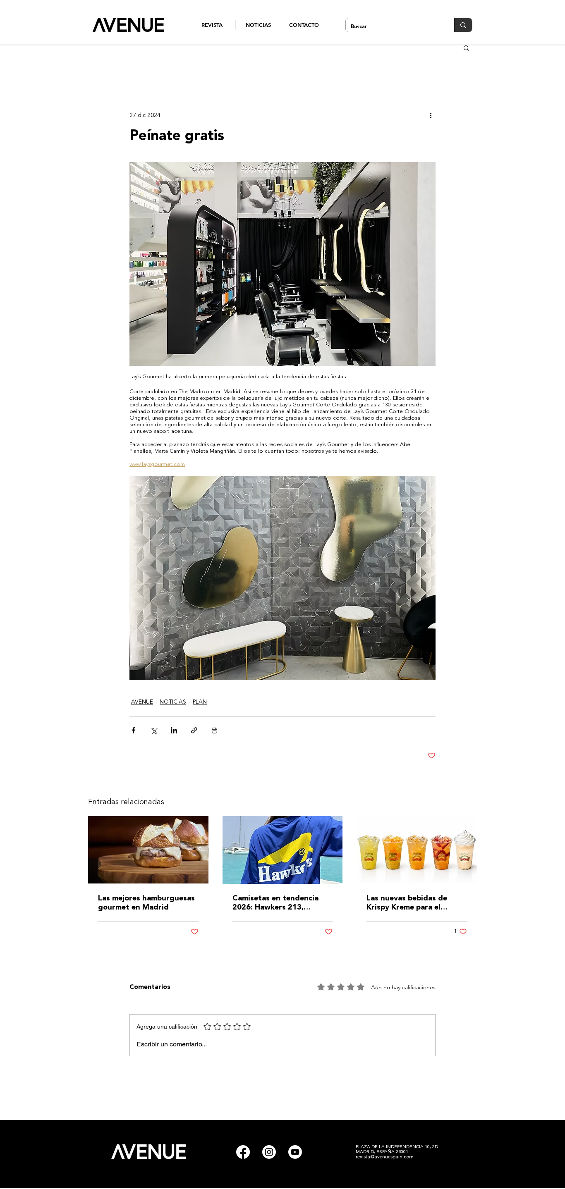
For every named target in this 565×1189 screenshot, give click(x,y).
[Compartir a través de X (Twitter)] (154, 730)
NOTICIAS (173, 702)
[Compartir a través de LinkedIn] (174, 730)
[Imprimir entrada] (214, 730)
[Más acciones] (431, 115)
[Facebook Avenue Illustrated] (243, 1152)
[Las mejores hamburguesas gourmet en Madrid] (148, 849)
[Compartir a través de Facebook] (133, 730)
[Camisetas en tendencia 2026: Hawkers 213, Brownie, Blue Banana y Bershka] (283, 850)
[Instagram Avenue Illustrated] (269, 1152)
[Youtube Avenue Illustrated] (295, 1152)
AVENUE (142, 702)
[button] (466, 47)
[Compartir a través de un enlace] (194, 730)
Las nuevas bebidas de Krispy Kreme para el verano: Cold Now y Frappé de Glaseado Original (415, 903)
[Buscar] (463, 25)
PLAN (200, 702)
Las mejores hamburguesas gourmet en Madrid (146, 903)
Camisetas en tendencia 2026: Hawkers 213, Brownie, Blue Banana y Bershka (275, 903)
